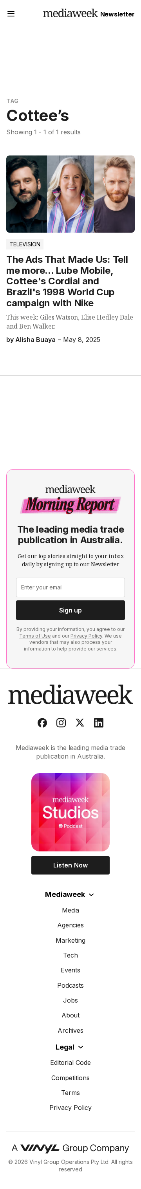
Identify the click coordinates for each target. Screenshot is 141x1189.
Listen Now (70, 865)
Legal (65, 1047)
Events (71, 970)
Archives (71, 1030)
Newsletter (117, 14)
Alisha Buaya (35, 339)
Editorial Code (70, 1062)
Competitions (70, 1078)
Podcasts (70, 985)
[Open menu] (11, 14)
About (70, 1015)
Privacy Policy (86, 636)
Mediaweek (65, 894)
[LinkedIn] (98, 724)
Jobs (70, 1000)
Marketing (70, 940)
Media (71, 910)
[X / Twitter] (80, 724)
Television (24, 244)
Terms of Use (35, 636)
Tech (70, 955)
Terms (70, 1093)
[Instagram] (61, 724)
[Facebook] (42, 724)
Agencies (70, 925)
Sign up (70, 610)
